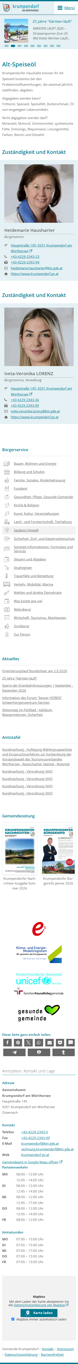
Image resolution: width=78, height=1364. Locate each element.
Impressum (65, 1349)
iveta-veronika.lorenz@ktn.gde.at (35, 411)
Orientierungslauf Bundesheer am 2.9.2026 (34, 671)
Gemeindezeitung (18, 815)
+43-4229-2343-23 (25, 256)
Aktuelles (10, 658)
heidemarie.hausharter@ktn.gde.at (36, 268)
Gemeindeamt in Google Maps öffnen (32, 1162)
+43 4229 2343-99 (25, 405)
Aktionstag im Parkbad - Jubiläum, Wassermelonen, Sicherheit (27, 712)
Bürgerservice (15, 449)
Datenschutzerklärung (21, 1354)
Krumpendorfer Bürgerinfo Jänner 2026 (58, 881)
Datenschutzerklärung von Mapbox (41, 1305)
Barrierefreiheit (52, 1354)
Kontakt (48, 1349)
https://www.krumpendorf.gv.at (34, 273)
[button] (6, 46)
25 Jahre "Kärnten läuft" (19, 678)
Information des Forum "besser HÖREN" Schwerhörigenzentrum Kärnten (32, 700)
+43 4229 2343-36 (25, 400)
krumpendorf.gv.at (35, 1155)
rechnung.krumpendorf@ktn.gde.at (47, 1149)
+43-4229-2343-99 (25, 262)
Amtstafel (11, 737)
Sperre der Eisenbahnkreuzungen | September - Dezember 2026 (37, 687)
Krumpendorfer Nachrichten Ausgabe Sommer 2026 (19, 883)
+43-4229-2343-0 (34, 1132)
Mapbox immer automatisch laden (41, 1319)
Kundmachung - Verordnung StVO (27, 771)
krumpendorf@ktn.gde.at (40, 1143)
